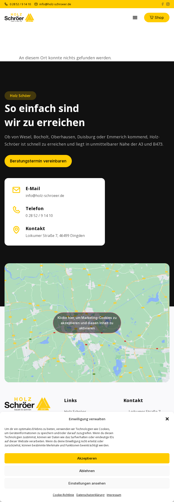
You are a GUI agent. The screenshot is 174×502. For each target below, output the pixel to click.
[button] (167, 419)
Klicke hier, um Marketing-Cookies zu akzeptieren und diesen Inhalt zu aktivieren (87, 323)
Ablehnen (87, 471)
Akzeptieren (87, 458)
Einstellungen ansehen (87, 483)
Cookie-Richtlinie (63, 495)
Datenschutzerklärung (90, 495)
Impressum (114, 495)
